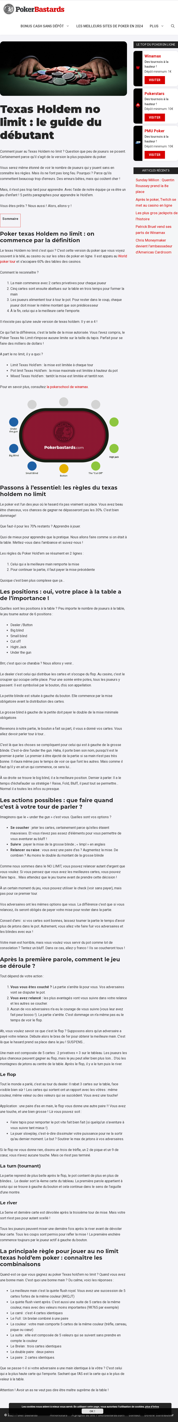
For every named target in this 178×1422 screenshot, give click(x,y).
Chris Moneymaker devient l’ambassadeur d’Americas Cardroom (154, 246)
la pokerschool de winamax (67, 387)
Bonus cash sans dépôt (42, 26)
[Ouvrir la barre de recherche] (173, 26)
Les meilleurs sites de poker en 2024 (109, 26)
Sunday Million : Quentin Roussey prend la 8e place (155, 186)
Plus (154, 26)
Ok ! (92, 1411)
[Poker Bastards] (34, 9)
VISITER (154, 80)
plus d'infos (152, 1406)
